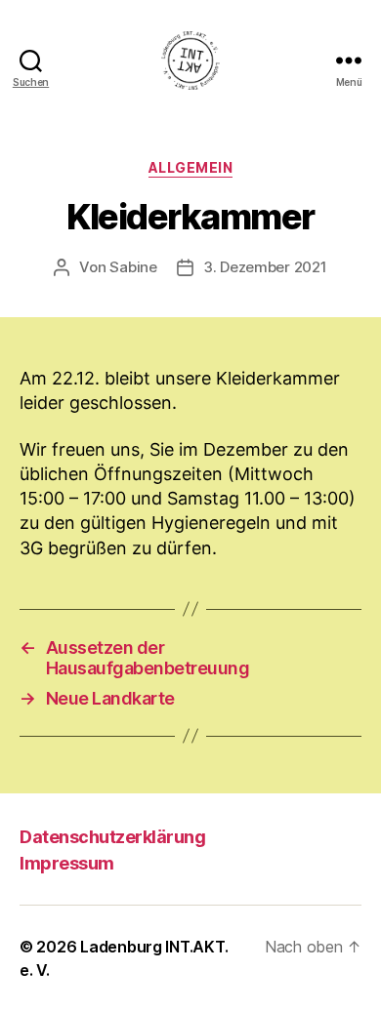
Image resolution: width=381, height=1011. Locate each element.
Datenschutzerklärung (112, 837)
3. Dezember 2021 (265, 267)
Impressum (67, 863)
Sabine (132, 267)
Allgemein (190, 167)
